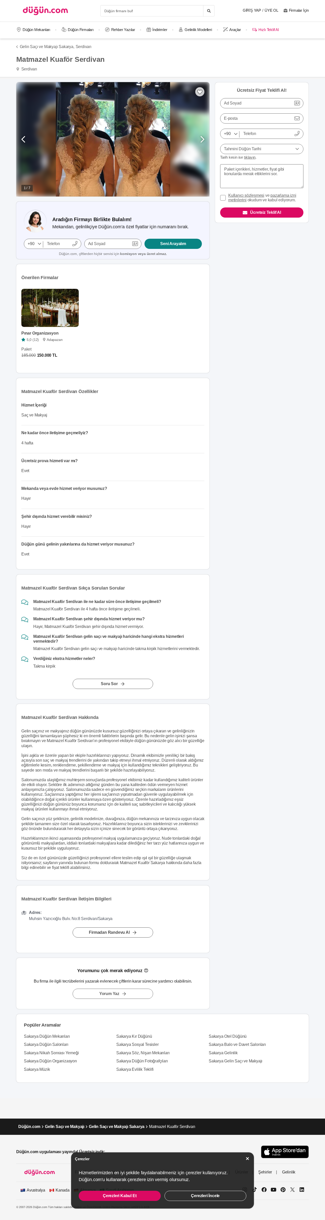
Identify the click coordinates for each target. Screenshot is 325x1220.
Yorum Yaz (109, 993)
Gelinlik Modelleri (198, 29)
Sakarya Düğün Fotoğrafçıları (142, 1061)
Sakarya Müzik (37, 1069)
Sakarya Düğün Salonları (46, 1044)
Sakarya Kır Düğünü (134, 1036)
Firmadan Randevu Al (109, 932)
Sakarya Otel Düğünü (228, 1036)
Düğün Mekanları (36, 29)
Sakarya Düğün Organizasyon (50, 1061)
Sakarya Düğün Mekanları (47, 1036)
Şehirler (265, 1172)
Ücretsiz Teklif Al (265, 212)
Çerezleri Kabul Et (119, 1196)
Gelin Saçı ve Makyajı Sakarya (116, 1126)
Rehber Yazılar (123, 29)
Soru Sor (109, 683)
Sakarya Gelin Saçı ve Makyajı (235, 1061)
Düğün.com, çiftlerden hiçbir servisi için (113, 254)
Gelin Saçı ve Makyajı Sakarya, (47, 46)
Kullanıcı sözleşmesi (246, 195)
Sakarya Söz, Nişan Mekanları (142, 1053)
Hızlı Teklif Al (268, 29)
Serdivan (83, 46)
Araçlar (235, 29)
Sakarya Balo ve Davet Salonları (237, 1044)
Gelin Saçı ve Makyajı (64, 1126)
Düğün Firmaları (81, 29)
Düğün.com (29, 1126)
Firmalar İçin (299, 10)
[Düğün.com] (45, 11)
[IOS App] (285, 1152)
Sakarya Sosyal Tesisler (137, 1044)
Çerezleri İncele (205, 1196)
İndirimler (159, 29)
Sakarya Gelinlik (223, 1053)
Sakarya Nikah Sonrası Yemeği (51, 1053)
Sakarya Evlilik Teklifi (134, 1069)
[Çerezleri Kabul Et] (247, 1158)
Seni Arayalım (173, 244)
